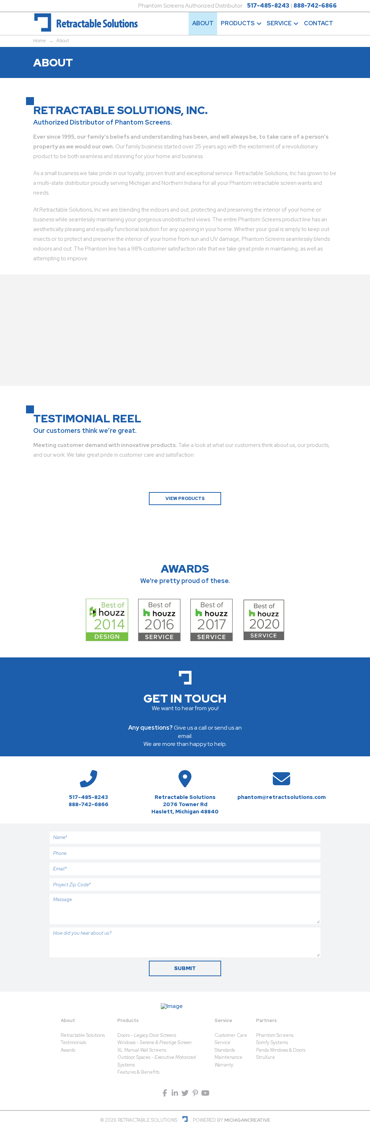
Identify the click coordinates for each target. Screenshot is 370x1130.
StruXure (265, 1057)
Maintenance (228, 1057)
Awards (68, 1050)
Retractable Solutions (83, 1035)
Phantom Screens (274, 1035)
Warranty (224, 1065)
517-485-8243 (268, 5)
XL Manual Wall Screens (141, 1050)
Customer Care (231, 1035)
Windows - (154, 1042)
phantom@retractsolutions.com (281, 797)
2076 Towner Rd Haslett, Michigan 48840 (185, 808)
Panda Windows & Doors (280, 1050)
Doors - (146, 1035)
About (68, 1020)
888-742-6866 (315, 5)
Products (128, 1020)
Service (223, 1020)
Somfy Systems (272, 1042)
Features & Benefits (138, 1072)
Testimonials (73, 1042)
